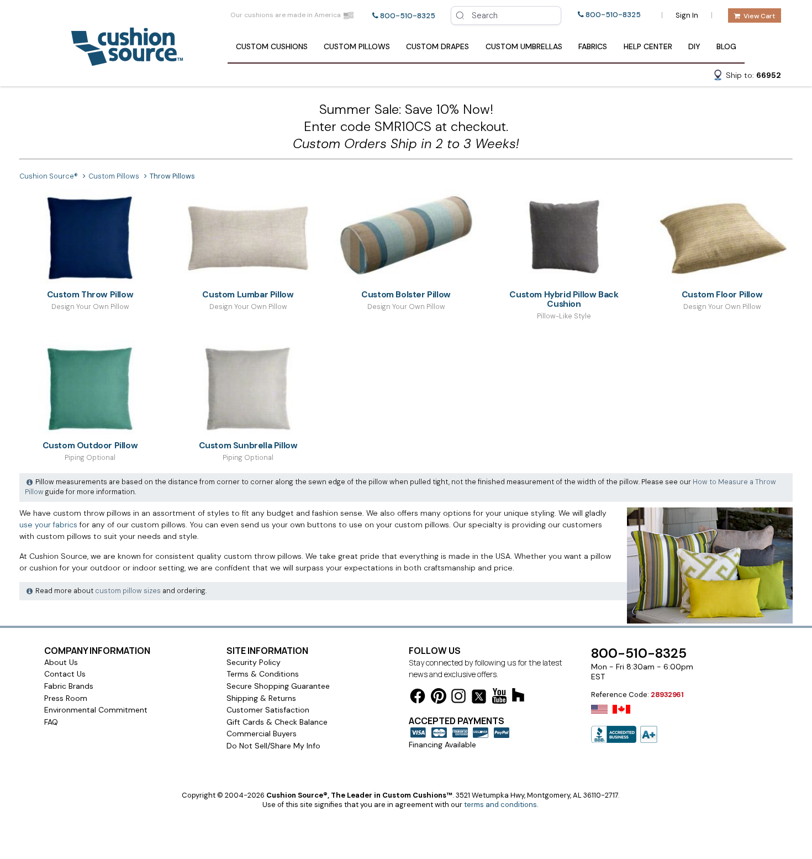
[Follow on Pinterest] (438, 698)
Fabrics (592, 46)
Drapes (437, 46)
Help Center (648, 46)
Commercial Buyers (261, 733)
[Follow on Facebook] (417, 698)
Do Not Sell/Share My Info (273, 746)
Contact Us (65, 674)
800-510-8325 (407, 15)
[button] (747, 77)
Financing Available (442, 745)
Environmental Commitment (95, 710)
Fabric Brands (68, 686)
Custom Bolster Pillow (406, 294)
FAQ (51, 722)
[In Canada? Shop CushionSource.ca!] (621, 716)
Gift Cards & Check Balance (277, 722)
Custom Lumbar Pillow (247, 294)
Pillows (357, 46)
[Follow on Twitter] (479, 698)
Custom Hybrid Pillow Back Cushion (563, 299)
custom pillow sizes (128, 590)
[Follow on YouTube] (499, 698)
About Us (61, 662)
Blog (726, 46)
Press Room (65, 698)
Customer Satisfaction (267, 710)
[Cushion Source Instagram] (458, 698)
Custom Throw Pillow (90, 294)
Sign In (687, 15)
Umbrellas (524, 46)
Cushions (272, 46)
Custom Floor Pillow (722, 294)
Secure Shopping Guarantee (278, 686)
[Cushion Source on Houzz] (518, 696)
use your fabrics (48, 525)
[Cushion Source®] (127, 60)
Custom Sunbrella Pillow (248, 445)
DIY (694, 46)
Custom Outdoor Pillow (90, 445)
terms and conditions (500, 804)
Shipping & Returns (261, 698)
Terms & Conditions (262, 674)
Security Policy (253, 662)
